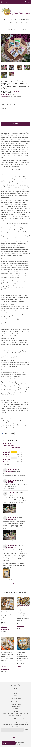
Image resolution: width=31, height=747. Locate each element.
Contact (15, 711)
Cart (28, 2)
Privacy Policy (15, 702)
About (15, 693)
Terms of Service (15, 704)
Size (2, 101)
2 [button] (13, 583)
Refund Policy (16, 709)
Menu (5, 2)
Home (2, 29)
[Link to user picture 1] (9, 508)
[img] (12, 469)
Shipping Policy (15, 706)
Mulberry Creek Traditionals (17, 742)
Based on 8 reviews (9, 445)
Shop (15, 690)
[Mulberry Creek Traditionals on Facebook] (14, 737)
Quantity (3, 108)
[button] (5, 94)
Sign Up (27, 730)
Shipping (4, 96)
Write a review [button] (15, 447)
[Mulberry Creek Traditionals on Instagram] (16, 737)
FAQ (15, 695)
